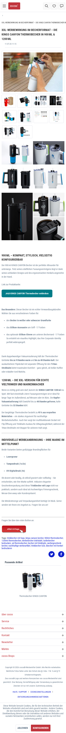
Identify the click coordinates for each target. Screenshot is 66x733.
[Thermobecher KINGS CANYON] (33, 581)
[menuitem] (4, 5)
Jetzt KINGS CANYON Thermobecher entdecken (27, 293)
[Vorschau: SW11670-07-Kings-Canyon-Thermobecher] (24, 101)
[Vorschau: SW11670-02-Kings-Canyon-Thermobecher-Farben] (41, 116)
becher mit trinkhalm (37, 543)
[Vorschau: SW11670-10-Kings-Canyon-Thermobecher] (25, 131)
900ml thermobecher (54, 538)
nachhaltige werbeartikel (19, 545)
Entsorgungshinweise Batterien (33, 697)
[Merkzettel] (54, 5)
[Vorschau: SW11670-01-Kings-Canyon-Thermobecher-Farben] (56, 116)
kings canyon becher (35, 538)
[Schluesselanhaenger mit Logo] (33, 529)
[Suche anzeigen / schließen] (46, 5)
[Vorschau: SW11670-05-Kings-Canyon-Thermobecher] (56, 101)
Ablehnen (22, 728)
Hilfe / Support (20, 692)
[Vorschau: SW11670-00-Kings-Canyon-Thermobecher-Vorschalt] (9, 131)
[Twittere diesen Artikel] (53, 554)
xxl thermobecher (19, 543)
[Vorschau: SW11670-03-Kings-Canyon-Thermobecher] (25, 116)
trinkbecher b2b (38, 545)
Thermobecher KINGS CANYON (33, 596)
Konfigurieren (41, 728)
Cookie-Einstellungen (40, 692)
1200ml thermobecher (11, 540)
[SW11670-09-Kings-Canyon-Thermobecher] (33, 72)
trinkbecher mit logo (16, 538)
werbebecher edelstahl (32, 540)
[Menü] (4, 5)
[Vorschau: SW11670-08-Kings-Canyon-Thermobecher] (9, 101)
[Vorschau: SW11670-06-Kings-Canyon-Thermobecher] (40, 101)
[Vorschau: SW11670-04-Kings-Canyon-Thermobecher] (9, 116)
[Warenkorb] (61, 5)
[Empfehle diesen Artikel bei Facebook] (61, 554)
